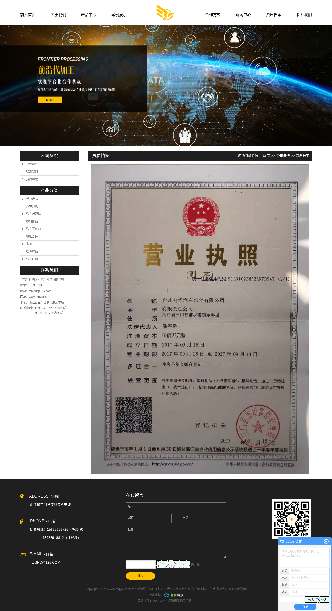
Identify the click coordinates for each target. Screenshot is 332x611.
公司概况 (283, 156)
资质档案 (273, 15)
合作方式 (213, 15)
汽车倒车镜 (198, 589)
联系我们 (304, 15)
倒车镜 (186, 589)
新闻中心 (243, 15)
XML (163, 600)
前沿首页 (28, 15)
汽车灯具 (32, 206)
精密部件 (32, 236)
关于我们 (58, 15)
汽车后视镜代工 (217, 589)
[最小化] (326, 541)
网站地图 (143, 600)
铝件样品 (32, 251)
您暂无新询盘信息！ (181, 600)
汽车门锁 (32, 259)
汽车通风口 (33, 229)
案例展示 (119, 15)
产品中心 (88, 15)
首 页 (267, 156)
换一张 (195, 564)
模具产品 (32, 199)
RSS (155, 600)
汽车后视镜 (33, 214)
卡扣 (29, 244)
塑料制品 (32, 221)
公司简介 (32, 164)
